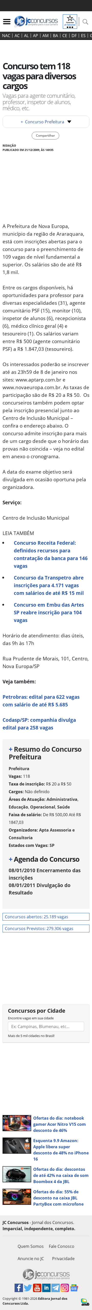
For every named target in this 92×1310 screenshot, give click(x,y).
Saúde (63, 807)
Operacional (42, 807)
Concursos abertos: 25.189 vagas (36, 917)
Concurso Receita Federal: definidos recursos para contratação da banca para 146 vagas (51, 554)
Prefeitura (19, 768)
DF (74, 36)
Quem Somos (31, 1246)
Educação (18, 807)
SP (52, 845)
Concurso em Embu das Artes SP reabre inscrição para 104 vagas (49, 612)
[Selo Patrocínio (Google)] (70, 21)
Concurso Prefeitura (42, 122)
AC (17, 36)
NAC (6, 36)
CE (64, 36)
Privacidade (63, 1258)
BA (55, 36)
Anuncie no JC (31, 1258)
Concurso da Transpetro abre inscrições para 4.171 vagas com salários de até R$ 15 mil (49, 585)
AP (35, 36)
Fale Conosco (61, 1246)
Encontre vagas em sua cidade (31, 1018)
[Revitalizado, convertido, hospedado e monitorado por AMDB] (85, 1301)
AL (26, 36)
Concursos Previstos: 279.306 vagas (39, 928)
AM (45, 36)
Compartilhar (45, 135)
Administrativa (62, 799)
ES (83, 36)
